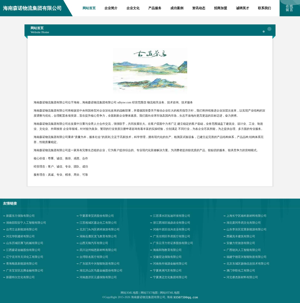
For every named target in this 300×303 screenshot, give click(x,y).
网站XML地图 (129, 292)
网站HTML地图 (170, 292)
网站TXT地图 (149, 292)
